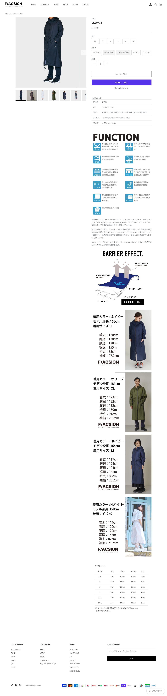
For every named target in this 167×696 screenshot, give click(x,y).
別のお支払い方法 (121, 88)
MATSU (21, 14)
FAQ (71, 657)
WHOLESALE (44, 660)
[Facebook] (16, 685)
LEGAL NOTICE (74, 667)
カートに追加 (121, 74)
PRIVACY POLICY (75, 664)
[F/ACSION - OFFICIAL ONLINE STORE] (13, 4)
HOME (33, 4)
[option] (51, 52)
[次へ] (83, 52)
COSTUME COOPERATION (48, 664)
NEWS (56, 4)
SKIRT (13, 664)
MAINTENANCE (74, 653)
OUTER (13, 653)
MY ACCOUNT (74, 649)
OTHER (13, 667)
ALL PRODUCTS (14, 14)
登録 (131, 659)
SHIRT (13, 657)
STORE (75, 4)
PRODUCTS (45, 4)
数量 (93, 59)
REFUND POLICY (75, 671)
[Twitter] (12, 685)
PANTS (13, 660)
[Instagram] (20, 685)
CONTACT (86, 4)
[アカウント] (150, 4)
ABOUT (65, 4)
